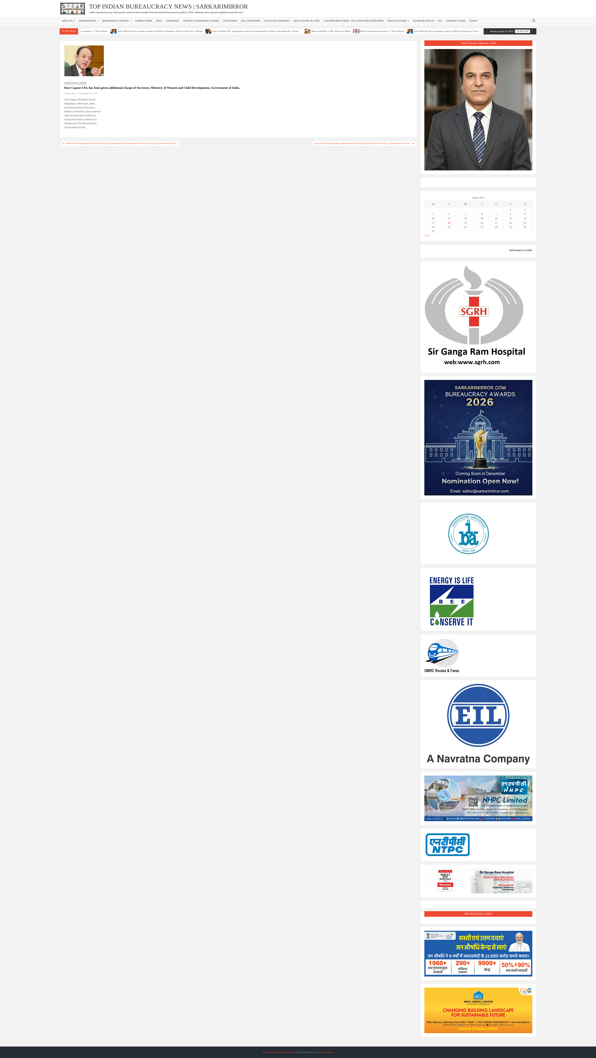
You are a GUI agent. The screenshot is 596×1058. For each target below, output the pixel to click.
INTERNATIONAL (87, 20)
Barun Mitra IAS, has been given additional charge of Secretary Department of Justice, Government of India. (121, 143)
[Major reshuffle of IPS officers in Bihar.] (272, 31)
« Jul (426, 235)
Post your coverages (276, 20)
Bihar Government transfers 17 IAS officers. (347, 31)
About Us (67, 20)
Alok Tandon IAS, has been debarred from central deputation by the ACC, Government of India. (362, 143)
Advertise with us (423, 20)
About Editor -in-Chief (306, 20)
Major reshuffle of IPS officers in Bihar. (296, 31)
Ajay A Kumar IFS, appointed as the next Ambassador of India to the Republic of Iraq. (220, 31)
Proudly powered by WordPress (278, 1052)
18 (449, 222)
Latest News (230, 20)
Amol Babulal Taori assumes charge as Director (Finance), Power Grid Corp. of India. (125, 31)
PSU (440, 20)
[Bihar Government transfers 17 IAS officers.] (321, 31)
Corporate (172, 20)
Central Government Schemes (201, 20)
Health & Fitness (396, 20)
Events (474, 20)
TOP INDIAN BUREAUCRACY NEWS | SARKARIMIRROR (168, 6)
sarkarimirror (70, 93)
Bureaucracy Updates (115, 20)
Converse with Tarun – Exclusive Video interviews (353, 20)
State (159, 20)
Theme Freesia (326, 1052)
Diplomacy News (455, 20)
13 (482, 218)
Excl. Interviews (250, 20)
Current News (143, 20)
